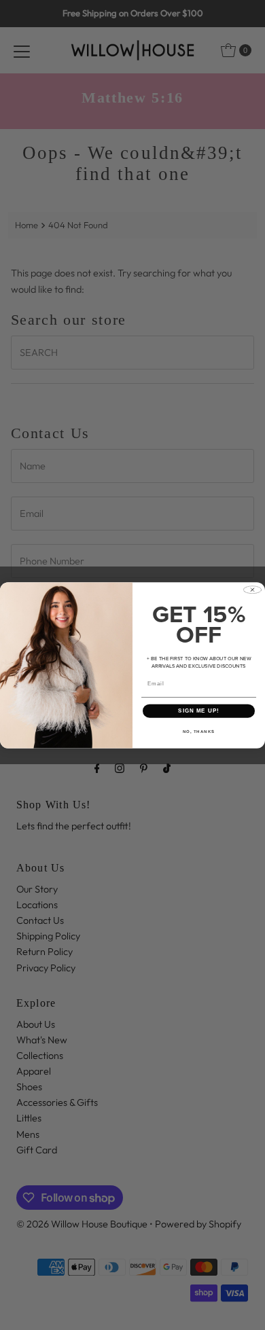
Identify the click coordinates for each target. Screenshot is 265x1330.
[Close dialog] (252, 590)
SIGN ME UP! (198, 711)
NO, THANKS (199, 731)
